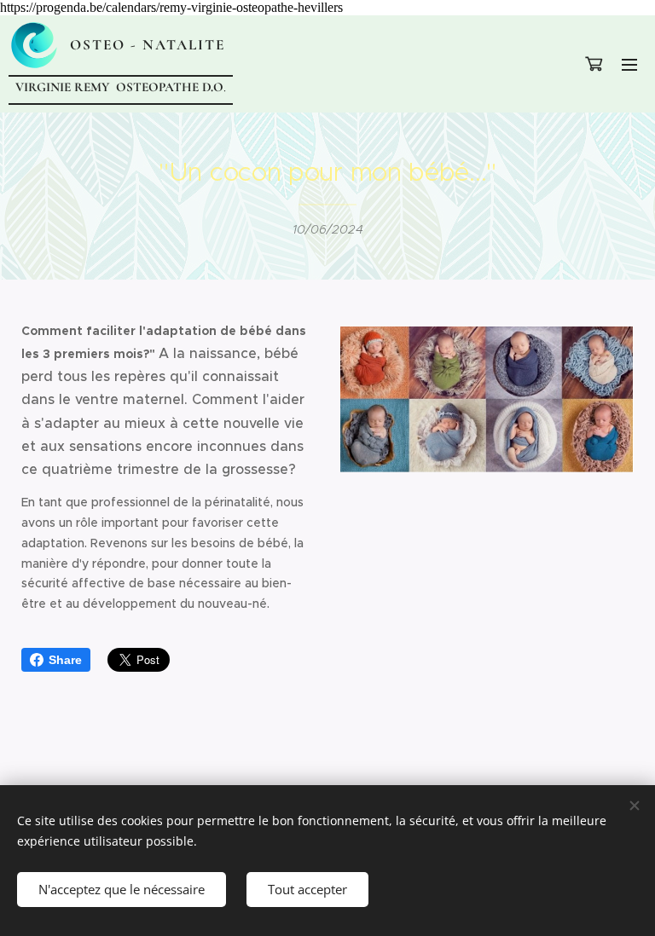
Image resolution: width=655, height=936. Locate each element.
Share (65, 660)
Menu (629, 64)
